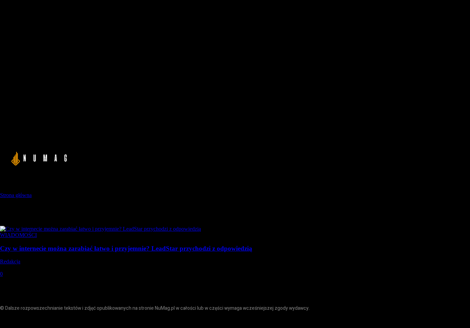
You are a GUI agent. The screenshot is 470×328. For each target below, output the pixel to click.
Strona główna (16, 195)
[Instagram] (21, 320)
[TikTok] (37, 320)
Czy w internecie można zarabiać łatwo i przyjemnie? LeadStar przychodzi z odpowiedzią (126, 248)
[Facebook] (6, 320)
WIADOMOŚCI (18, 235)
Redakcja (10, 261)
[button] (394, 157)
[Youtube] (52, 320)
